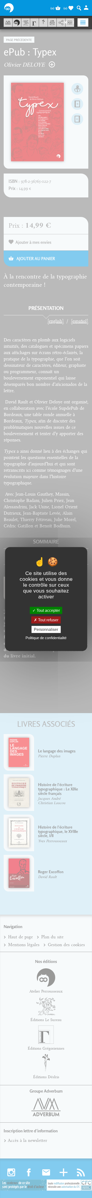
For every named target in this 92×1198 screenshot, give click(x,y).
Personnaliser (46, 629)
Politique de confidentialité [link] (46, 638)
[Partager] (61, 22)
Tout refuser (47, 620)
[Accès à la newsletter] (52, 22)
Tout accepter (48, 610)
